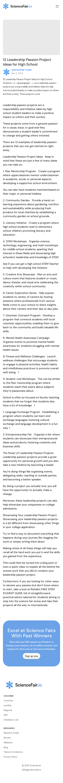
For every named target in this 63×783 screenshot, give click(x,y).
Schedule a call (11, 719)
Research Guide (11, 733)
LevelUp (7, 705)
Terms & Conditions (13, 752)
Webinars (8, 742)
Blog (6, 747)
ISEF (6, 715)
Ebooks (7, 737)
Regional (8, 710)
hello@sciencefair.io (31, 769)
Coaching (8, 700)
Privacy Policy (10, 757)
